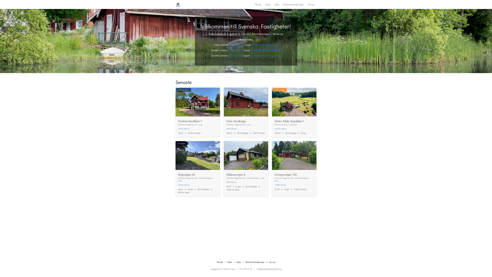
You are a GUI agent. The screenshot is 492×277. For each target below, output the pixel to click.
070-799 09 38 (236, 44)
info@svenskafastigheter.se (264, 44)
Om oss (311, 4)
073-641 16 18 (235, 55)
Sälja (276, 4)
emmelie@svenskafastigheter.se (265, 50)
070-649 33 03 (235, 50)
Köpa (267, 4)
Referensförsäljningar (293, 4)
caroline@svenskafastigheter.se (265, 55)
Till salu (258, 4)
